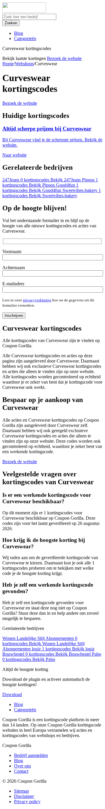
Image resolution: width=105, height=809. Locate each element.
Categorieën (25, 38)
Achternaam (13, 267)
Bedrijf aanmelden (31, 755)
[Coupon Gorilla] (24, 10)
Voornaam (11, 251)
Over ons (22, 765)
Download (12, 694)
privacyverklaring (37, 300)
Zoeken (11, 23)
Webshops (24, 63)
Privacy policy (27, 801)
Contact (21, 771)
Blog (18, 33)
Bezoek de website (64, 58)
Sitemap (21, 791)
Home (8, 63)
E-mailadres (13, 283)
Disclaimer (24, 796)
